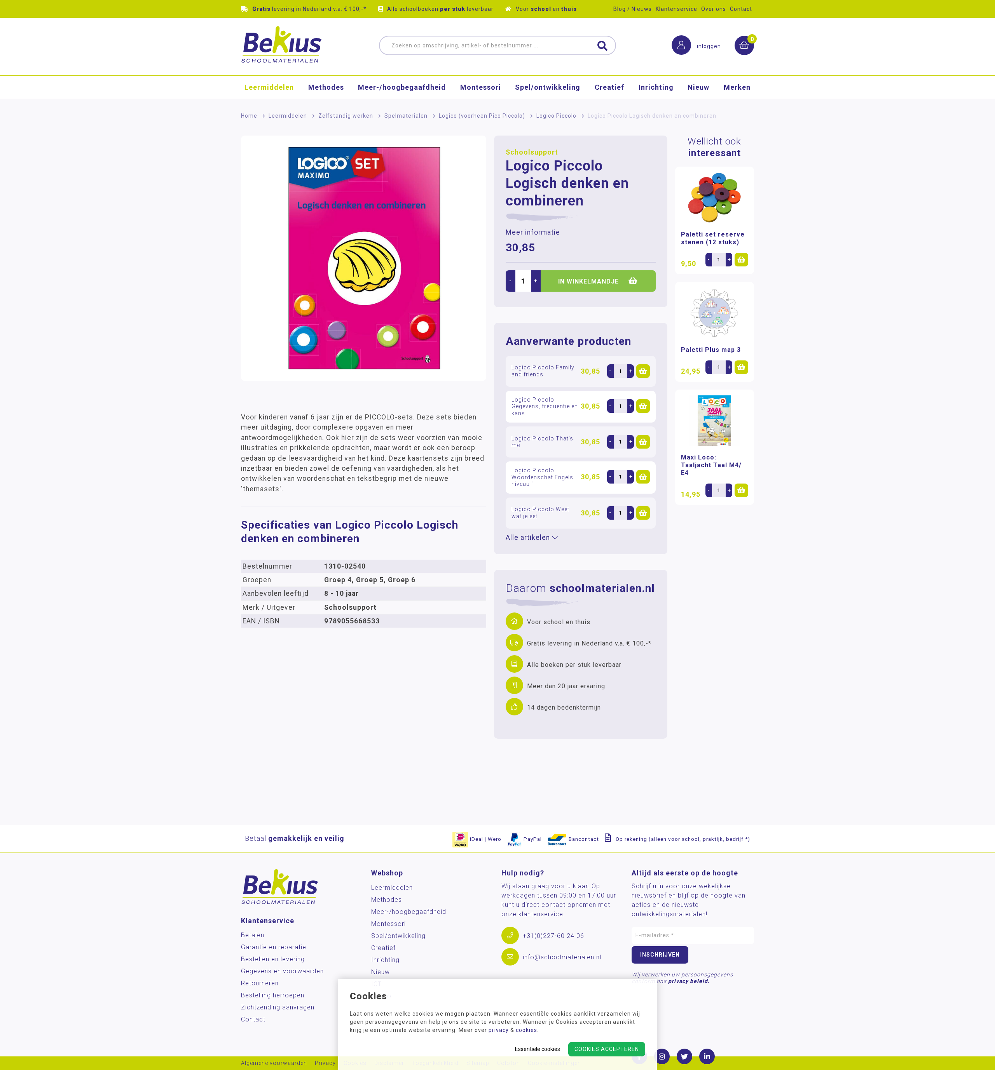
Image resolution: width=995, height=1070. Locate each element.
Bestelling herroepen (272, 995)
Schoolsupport (532, 152)
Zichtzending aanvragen (277, 1007)
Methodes (326, 87)
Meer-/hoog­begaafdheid (402, 87)
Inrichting (656, 87)
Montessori (480, 87)
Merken (737, 87)
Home (249, 116)
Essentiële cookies (537, 1049)
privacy (499, 1030)
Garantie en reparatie (273, 947)
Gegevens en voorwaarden (282, 971)
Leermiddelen (269, 87)
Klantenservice (676, 9)
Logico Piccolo (556, 116)
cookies (526, 1030)
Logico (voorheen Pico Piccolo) (482, 116)
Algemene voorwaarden (274, 1063)
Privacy (325, 1063)
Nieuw (698, 87)
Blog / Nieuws (632, 9)
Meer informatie (533, 232)
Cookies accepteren (606, 1049)
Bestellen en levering (273, 959)
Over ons (713, 9)
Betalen (252, 935)
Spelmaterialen (406, 116)
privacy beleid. (689, 981)
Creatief (609, 87)
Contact (741, 9)
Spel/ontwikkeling (547, 87)
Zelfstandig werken (345, 116)
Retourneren (260, 983)
